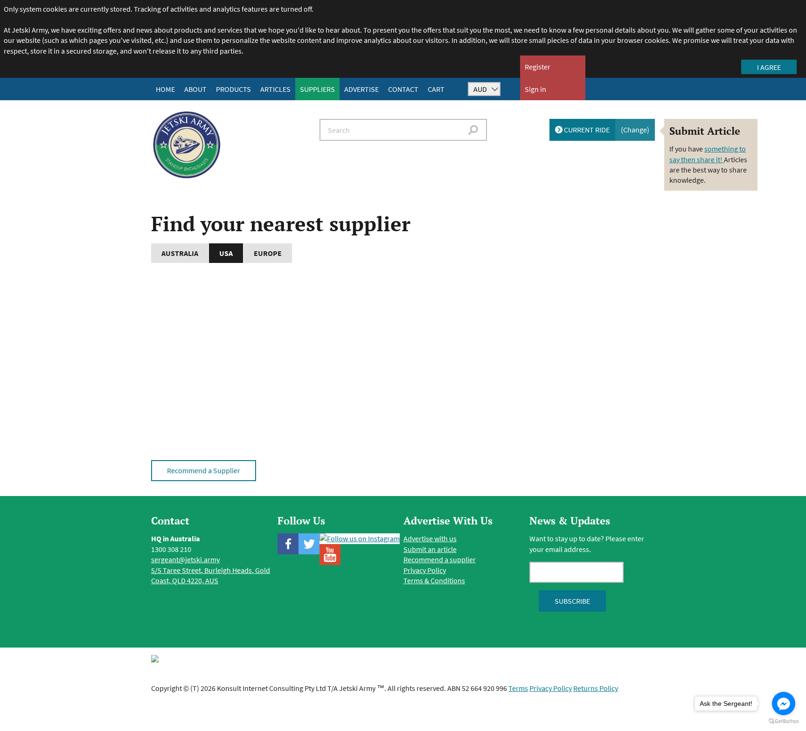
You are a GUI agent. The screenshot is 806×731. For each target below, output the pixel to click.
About (195, 89)
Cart (436, 89)
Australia (179, 253)
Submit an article (430, 549)
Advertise (361, 89)
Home (165, 89)
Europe (268, 253)
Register (537, 66)
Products (233, 89)
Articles (275, 89)
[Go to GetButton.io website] (784, 721)
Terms (518, 688)
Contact (403, 89)
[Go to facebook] (783, 703)
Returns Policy (595, 688)
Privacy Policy (424, 570)
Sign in (535, 89)
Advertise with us (430, 538)
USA (226, 253)
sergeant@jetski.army (185, 559)
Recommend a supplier (439, 559)
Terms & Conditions (434, 580)
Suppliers (317, 89)
